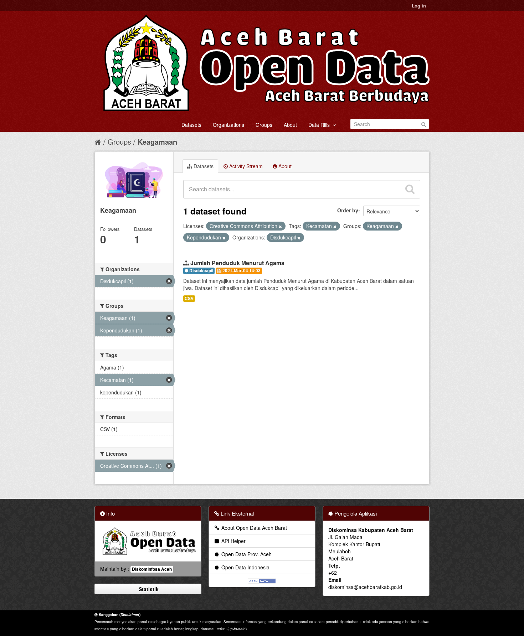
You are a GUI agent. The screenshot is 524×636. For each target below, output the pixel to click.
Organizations (228, 124)
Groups (264, 124)
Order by (347, 210)
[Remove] (280, 226)
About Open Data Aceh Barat (253, 527)
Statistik (148, 589)
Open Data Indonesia (244, 567)
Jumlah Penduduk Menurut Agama (237, 263)
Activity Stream (245, 166)
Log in (419, 5)
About (290, 124)
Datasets (191, 124)
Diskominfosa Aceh (152, 569)
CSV (189, 298)
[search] (410, 189)
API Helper (233, 540)
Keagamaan (157, 141)
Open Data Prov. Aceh (246, 554)
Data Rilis (320, 124)
